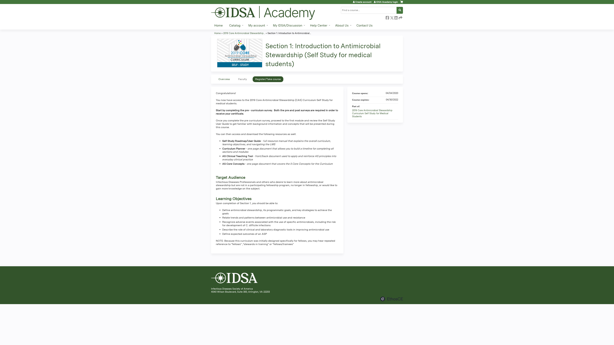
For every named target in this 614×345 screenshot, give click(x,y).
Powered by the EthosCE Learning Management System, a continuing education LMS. (391, 299)
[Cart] (401, 3)
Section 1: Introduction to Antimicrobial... (289, 33)
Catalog (234, 25)
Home (218, 25)
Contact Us (364, 25)
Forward (400, 17)
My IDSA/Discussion (287, 25)
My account (256, 25)
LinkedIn (396, 17)
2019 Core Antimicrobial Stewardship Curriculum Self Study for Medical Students (372, 113)
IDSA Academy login (387, 2)
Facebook (387, 17)
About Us (342, 25)
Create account (363, 2)
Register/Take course (268, 79)
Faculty (242, 79)
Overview (224, 79)
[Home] (263, 13)
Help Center (318, 25)
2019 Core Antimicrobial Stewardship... (244, 33)
